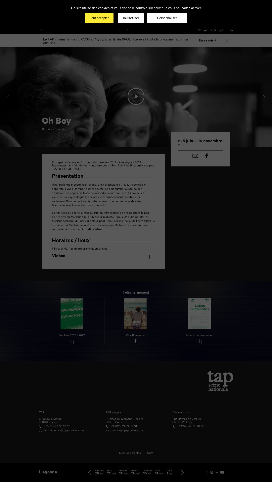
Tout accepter (99, 18)
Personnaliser (167, 18)
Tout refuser (130, 18)
